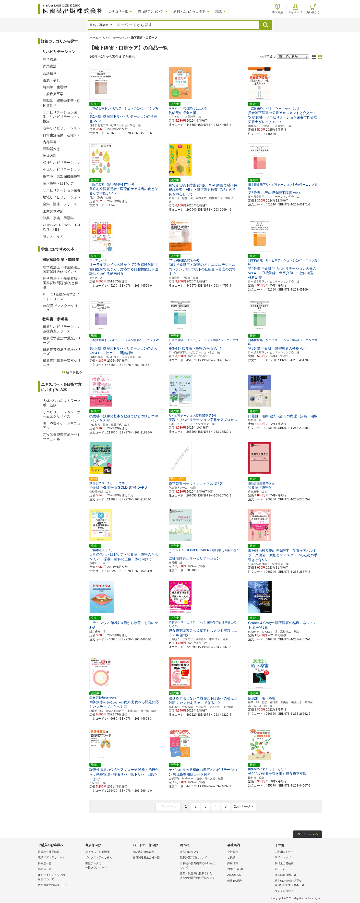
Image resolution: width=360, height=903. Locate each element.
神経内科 (50, 156)
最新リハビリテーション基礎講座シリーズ (62, 329)
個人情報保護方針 (285, 874)
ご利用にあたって (285, 851)
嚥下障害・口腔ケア (58, 183)
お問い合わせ (235, 868)
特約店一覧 (44, 863)
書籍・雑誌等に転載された (197, 875)
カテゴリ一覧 (118, 11)
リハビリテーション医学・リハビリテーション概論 (62, 116)
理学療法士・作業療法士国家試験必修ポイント (62, 269)
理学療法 (50, 59)
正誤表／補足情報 (49, 851)
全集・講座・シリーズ (60, 204)
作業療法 (50, 66)
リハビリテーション (114, 37)
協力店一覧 (44, 868)
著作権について (189, 851)
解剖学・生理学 (55, 87)
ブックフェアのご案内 (98, 857)
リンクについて (284, 890)
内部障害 (50, 142)
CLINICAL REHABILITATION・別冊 (62, 227)
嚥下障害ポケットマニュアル (62, 425)
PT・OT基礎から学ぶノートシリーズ (61, 296)
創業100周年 (234, 880)
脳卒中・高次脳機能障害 (62, 176)
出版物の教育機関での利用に (197, 865)
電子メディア (53, 236)
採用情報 (232, 863)
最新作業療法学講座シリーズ (62, 351)
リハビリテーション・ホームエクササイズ (62, 414)
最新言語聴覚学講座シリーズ (62, 363)
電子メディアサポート (51, 857)
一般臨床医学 (53, 94)
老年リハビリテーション (62, 128)
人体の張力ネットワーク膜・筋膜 (62, 403)
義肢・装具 (51, 80)
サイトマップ (283, 857)
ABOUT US (234, 874)
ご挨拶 (231, 857)
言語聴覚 (50, 73)
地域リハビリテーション (62, 197)
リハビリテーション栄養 (62, 190)
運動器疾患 (51, 149)
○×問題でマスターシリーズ (60, 308)
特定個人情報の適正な (289, 883)
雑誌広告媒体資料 (143, 851)
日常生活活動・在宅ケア (62, 135)
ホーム (93, 37)
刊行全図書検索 (284, 863)
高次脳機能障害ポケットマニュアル (62, 437)
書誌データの (96, 865)
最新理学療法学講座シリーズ (62, 340)
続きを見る (74, 372)
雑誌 (218, 11)
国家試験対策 (53, 211)
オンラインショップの (51, 877)
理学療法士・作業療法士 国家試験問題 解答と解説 (62, 283)
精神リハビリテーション (62, 163)
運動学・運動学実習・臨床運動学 (62, 103)
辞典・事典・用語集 (58, 218)
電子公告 (280, 868)
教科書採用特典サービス (53, 884)
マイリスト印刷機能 (97, 851)
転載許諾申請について (193, 857)
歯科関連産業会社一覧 (146, 857)
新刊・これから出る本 (189, 11)
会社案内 (232, 851)
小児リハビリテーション (62, 169)
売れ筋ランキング (150, 11)
